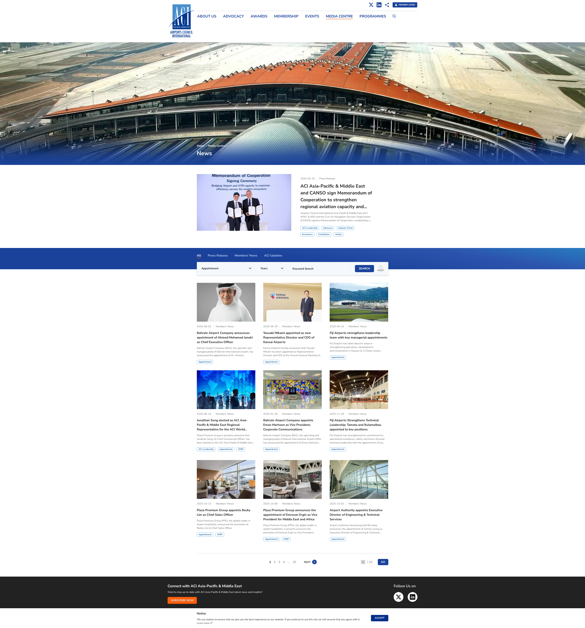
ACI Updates (204, 36)
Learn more (203, 623)
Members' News (206, 30)
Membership (286, 16)
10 (294, 562)
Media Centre (339, 16)
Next (307, 562)
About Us (206, 16)
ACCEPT (380, 618)
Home (200, 146)
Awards (259, 16)
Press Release (205, 23)
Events (312, 16)
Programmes (373, 16)
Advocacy (233, 16)
